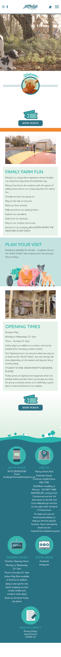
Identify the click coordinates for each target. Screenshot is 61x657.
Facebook (44, 561)
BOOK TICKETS (30, 123)
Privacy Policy (30, 631)
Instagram (44, 564)
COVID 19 (30, 636)
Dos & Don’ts (30, 634)
